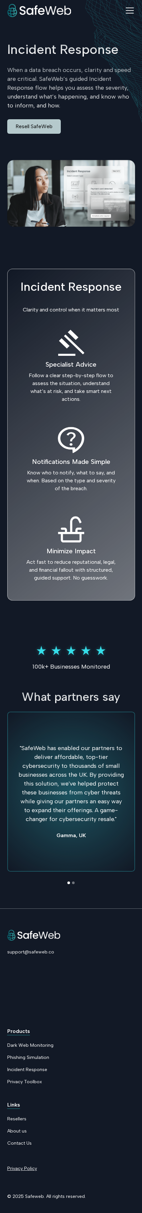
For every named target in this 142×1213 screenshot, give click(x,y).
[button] (128, 10)
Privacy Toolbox (24, 1082)
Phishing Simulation (28, 1057)
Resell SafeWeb (34, 126)
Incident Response (27, 1069)
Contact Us (19, 1143)
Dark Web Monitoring (30, 1045)
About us (17, 1131)
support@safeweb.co (30, 952)
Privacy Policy (22, 1168)
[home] (39, 10)
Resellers (16, 1119)
